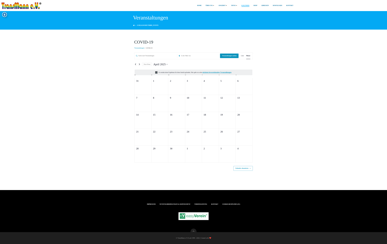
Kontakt (289, 5)
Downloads (277, 5)
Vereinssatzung (200, 204)
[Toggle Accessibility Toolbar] (4, 14)
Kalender (245, 5)
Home (199, 5)
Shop (255, 5)
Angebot (221, 5)
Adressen (265, 5)
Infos (233, 5)
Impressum (151, 204)
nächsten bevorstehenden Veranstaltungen (216, 72)
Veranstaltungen (139, 48)
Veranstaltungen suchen (229, 55)
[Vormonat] (135, 64)
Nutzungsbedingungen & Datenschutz (175, 204)
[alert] (193, 72)
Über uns (209, 5)
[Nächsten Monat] (139, 64)
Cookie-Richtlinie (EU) (231, 204)
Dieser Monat (147, 64)
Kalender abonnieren (242, 168)
